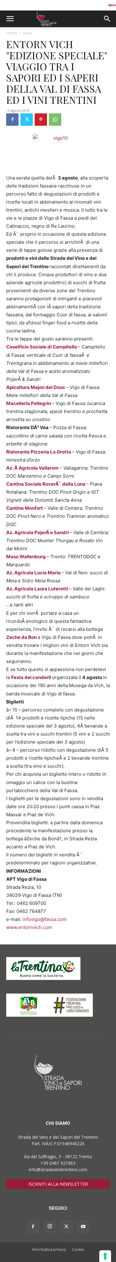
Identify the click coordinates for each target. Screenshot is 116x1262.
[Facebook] (12, 119)
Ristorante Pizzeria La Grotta (39, 452)
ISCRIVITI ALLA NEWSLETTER (58, 1184)
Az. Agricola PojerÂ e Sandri (38, 532)
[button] (10, 19)
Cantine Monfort (25, 508)
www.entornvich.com (29, 927)
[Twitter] (26, 119)
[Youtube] (83, 1227)
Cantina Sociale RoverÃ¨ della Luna (46, 484)
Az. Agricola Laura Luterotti (37, 589)
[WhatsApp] (55, 119)
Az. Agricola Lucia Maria (34, 573)
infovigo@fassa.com (45, 919)
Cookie (78, 1249)
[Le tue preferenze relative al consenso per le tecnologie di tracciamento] (105, 1256)
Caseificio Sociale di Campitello (42, 347)
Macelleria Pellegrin (29, 403)
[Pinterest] (41, 119)
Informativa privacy (49, 1249)
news (27, 33)
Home (11, 33)
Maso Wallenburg (26, 556)
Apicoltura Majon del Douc (36, 387)
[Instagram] (50, 1226)
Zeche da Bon (22, 637)
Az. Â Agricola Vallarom (33, 468)
